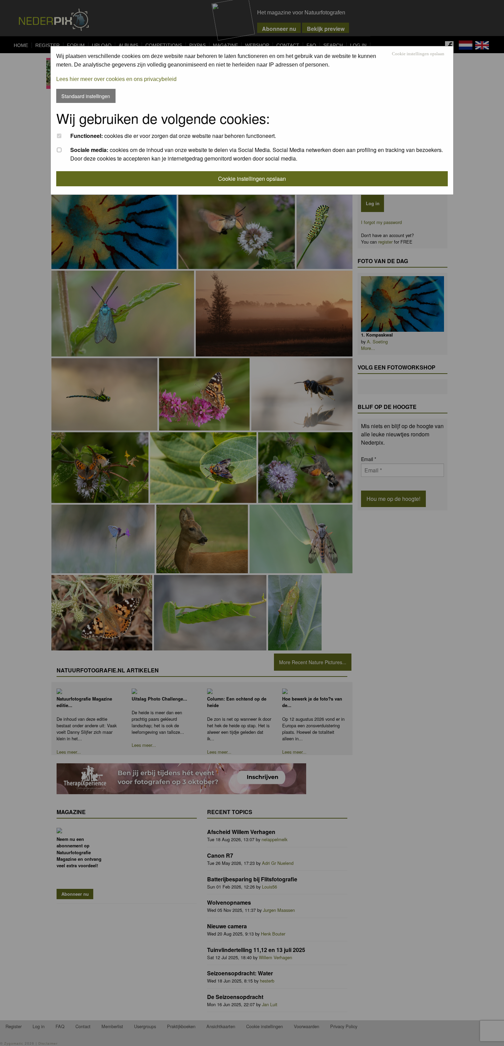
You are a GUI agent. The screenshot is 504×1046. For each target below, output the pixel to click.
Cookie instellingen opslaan (418, 54)
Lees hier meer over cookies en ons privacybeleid (116, 79)
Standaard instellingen (85, 95)
